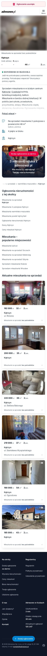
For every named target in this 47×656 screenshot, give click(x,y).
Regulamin (30, 566)
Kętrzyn (41, 184)
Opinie (4, 619)
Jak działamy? (8, 609)
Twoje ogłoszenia (9, 589)
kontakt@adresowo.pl (21, 647)
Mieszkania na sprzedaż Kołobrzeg (16, 255)
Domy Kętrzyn (8, 225)
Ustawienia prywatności (35, 576)
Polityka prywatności (34, 571)
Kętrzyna (6, 91)
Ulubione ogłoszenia (10, 595)
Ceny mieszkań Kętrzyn (11, 230)
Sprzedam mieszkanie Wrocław (15, 268)
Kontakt (5, 624)
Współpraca (7, 614)
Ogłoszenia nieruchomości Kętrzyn (16, 220)
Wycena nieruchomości (11, 574)
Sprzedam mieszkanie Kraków (14, 264)
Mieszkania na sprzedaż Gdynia (15, 259)
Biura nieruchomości (10, 584)
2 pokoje (16, 91)
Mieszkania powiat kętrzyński (14, 216)
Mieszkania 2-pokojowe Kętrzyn (15, 207)
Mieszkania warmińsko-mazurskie (16, 211)
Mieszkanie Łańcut (9, 246)
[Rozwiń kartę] (42, 320)
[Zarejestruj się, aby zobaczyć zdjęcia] (23, 33)
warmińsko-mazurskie (27, 184)
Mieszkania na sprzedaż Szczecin (16, 250)
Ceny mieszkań (8, 579)
